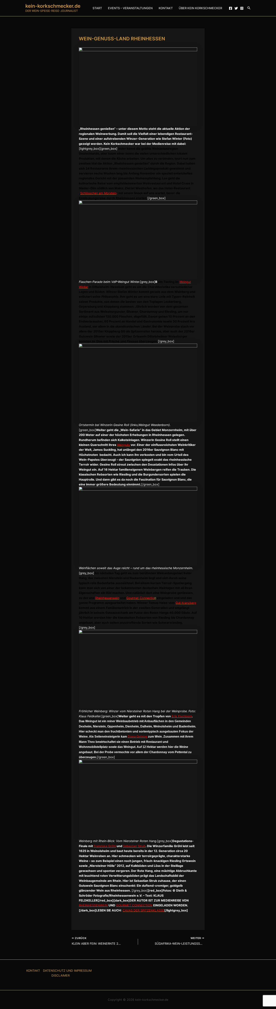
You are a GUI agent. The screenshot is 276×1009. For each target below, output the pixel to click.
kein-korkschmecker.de (52, 6)
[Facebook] (230, 8)
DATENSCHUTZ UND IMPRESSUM (67, 970)
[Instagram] (242, 8)
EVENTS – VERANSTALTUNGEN (130, 8)
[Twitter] (236, 8)
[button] (249, 8)
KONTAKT (166, 8)
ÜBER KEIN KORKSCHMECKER (200, 8)
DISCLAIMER (60, 975)
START (97, 8)
